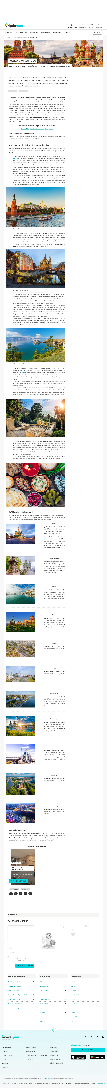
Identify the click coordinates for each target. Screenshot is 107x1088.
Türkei (73, 981)
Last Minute (43, 995)
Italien (73, 999)
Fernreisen (42, 1021)
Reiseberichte (24, 91)
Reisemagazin (17, 37)
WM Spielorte (49, 129)
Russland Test (25, 129)
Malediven (74, 1003)
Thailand (73, 1008)
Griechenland (75, 995)
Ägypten (73, 986)
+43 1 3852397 (45, 1078)
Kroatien (73, 990)
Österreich (74, 1017)
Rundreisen (43, 1017)
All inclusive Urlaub (45, 999)
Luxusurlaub (43, 1012)
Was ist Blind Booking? (14, 1008)
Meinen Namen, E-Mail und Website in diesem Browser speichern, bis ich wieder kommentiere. (21, 959)
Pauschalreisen (44, 990)
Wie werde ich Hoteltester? (15, 986)
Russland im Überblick (37, 129)
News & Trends (12, 91)
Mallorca (73, 1021)
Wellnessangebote (44, 986)
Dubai (73, 1012)
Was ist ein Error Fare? (13, 981)
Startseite (9, 37)
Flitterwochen (43, 981)
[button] (88, 1050)
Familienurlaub (44, 1003)
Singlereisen (43, 1008)
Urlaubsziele (76, 976)
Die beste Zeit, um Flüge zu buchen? (17, 995)
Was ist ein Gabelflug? (13, 990)
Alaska (24, 372)
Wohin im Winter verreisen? (15, 1003)
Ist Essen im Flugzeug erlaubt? (16, 999)
